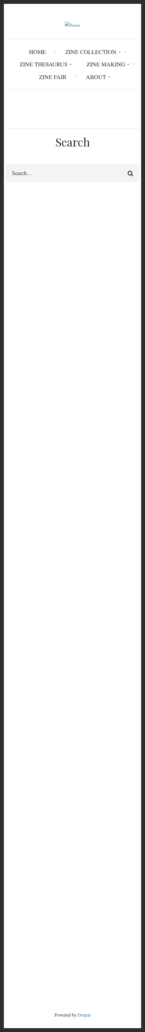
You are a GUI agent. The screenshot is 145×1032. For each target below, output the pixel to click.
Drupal (84, 1015)
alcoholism (99, 424)
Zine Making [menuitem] (106, 64)
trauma (17, 411)
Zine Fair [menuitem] (53, 77)
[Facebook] (17, 559)
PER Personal (25, 453)
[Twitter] (74, 559)
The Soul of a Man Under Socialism (49, 807)
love (109, 411)
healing (18, 424)
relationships (56, 424)
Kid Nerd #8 (21, 835)
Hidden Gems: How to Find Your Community (60, 826)
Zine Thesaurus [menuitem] (43, 64)
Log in (21, 670)
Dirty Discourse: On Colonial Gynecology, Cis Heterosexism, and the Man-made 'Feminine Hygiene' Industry (70, 752)
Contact (72, 953)
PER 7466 (26, 505)
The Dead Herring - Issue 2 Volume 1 (51, 780)
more (119, 859)
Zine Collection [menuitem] (90, 52)
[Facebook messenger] (47, 564)
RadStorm (73, 966)
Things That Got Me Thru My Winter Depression (65, 789)
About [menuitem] (96, 77)
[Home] (72, 24)
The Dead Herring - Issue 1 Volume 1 (51, 798)
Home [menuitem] (37, 52)
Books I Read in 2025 (32, 844)
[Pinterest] (98, 559)
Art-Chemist (20, 770)
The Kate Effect (24, 817)
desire (82, 411)
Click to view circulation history (110, 510)
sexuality (50, 411)
